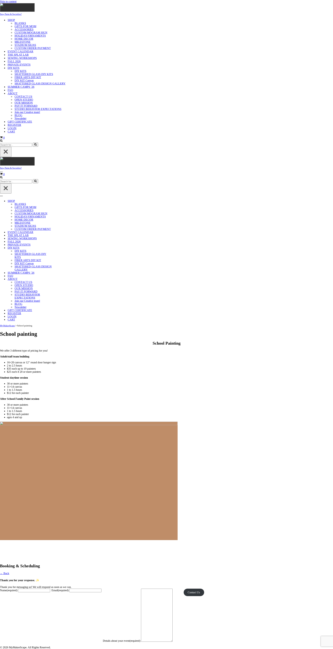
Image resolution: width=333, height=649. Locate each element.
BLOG (18, 115)
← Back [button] (4, 573)
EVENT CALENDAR (20, 51)
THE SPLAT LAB (18, 54)
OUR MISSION (24, 102)
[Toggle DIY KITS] (61, 247)
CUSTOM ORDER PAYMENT (33, 48)
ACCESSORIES (24, 29)
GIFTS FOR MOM (25, 26)
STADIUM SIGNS (25, 45)
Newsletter (20, 118)
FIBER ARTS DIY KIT (28, 77)
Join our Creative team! (27, 112)
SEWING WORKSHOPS (22, 58)
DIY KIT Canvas (24, 80)
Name (8, 590)
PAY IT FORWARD (26, 105)
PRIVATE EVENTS (19, 64)
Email (60, 590)
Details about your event (121, 640)
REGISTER (14, 124)
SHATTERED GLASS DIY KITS (34, 74)
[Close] (5, 152)
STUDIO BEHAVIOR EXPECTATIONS (38, 109)
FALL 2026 (14, 61)
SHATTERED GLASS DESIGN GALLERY (40, 83)
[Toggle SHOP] (61, 201)
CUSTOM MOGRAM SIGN (31, 32)
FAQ (10, 90)
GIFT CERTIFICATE (20, 121)
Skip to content (8, 1)
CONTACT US (23, 96)
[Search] (1, 140)
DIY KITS (20, 71)
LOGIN (12, 128)
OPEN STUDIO (24, 99)
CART (11, 131)
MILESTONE (23, 41)
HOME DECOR (24, 38)
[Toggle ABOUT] (61, 279)
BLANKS (20, 23)
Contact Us (194, 592)
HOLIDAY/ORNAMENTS (30, 35)
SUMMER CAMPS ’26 (21, 86)
